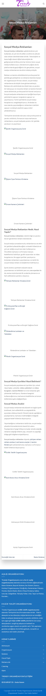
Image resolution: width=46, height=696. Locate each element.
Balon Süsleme (39, 557)
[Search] (43, 4)
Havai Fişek (6, 658)
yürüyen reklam (35, 439)
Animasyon (6, 646)
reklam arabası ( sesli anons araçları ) (17, 442)
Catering (5, 666)
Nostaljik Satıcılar (8, 557)
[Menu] (3, 3)
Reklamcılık (23, 19)
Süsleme (5, 654)
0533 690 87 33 (7, 682)
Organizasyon (7, 650)
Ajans (4, 670)
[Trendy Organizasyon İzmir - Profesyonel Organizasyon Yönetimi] (23, 3)
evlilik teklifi (20, 621)
